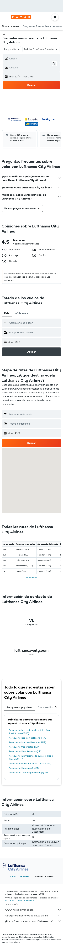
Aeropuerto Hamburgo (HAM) (24, 768)
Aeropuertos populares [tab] (19, 707)
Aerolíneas (24, 876)
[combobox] (34, 322)
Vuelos (13, 876)
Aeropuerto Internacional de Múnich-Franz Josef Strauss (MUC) (30, 732)
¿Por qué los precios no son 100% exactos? (29, 921)
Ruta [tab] (6, 312)
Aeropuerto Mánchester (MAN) (24, 746)
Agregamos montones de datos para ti (26, 915)
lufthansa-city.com (31, 650)
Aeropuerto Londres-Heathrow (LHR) (27, 742)
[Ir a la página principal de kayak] (21, 17)
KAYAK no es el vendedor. (19, 909)
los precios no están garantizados (19, 900)
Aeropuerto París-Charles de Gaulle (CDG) (30, 763)
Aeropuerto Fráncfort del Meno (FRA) (27, 737)
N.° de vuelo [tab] (21, 312)
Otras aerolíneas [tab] (47, 707)
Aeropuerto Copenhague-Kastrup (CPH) (29, 772)
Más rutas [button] (31, 577)
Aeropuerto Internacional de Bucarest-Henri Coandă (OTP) (31, 757)
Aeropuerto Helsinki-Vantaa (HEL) (25, 751)
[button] (5, 17)
